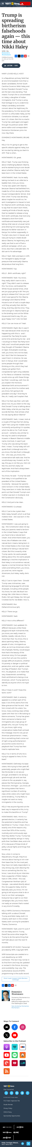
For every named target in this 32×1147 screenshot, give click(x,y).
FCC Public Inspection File (12, 1101)
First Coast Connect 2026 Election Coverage (15, 979)
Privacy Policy (8, 1108)
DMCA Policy (8, 1112)
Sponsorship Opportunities (12, 1116)
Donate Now (17, 3)
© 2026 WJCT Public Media (11, 1097)
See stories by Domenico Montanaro (20, 1007)
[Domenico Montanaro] (6, 995)
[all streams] (28, 1143)
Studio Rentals (8, 1104)
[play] (23, 1143)
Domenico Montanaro (6, 54)
